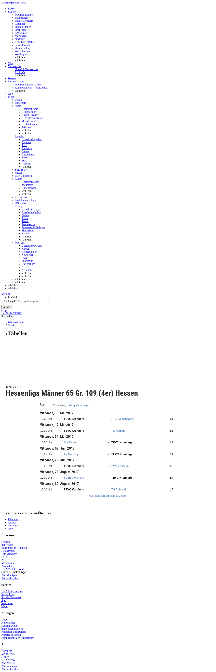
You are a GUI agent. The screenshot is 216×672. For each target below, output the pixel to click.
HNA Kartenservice (12, 591)
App (3, 600)
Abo (10, 528)
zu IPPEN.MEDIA (11, 313)
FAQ (24, 257)
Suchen (6, 307)
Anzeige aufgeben (31, 212)
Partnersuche (28, 224)
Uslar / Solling (22, 48)
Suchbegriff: (10, 301)
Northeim (20, 38)
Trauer (25, 221)
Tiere (24, 160)
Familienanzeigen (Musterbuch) (18, 637)
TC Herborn (118, 430)
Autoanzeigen (8, 622)
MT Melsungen (30, 121)
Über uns (13, 519)
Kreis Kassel (21, 32)
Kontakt (26, 233)
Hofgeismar (21, 29)
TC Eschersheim (74, 477)
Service (12, 522)
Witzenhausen (22, 51)
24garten (26, 142)
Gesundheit (28, 154)
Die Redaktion (29, 251)
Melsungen (21, 35)
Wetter (4, 606)
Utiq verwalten (9, 553)
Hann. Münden (23, 26)
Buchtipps (27, 148)
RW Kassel (70, 442)
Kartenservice (29, 187)
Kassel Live (7, 594)
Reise (25, 157)
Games (25, 151)
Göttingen (20, 23)
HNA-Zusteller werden (13, 569)
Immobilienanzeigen (12, 628)
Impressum (27, 260)
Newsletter (27, 254)
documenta (27, 184)
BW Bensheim (120, 466)
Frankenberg (21, 17)
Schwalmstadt (22, 45)
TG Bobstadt (118, 489)
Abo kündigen (9, 575)
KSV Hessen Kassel (32, 118)
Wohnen (26, 163)
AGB (25, 266)
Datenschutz (28, 263)
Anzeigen (13, 525)
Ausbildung (7, 566)
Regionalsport (29, 111)
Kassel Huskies (30, 114)
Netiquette (27, 270)
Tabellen (26, 127)
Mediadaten (28, 230)
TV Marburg (71, 454)
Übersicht (6, 650)
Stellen (25, 215)
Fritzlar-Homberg (24, 20)
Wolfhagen (20, 54)
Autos (25, 218)
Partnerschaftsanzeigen (13, 631)
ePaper (5, 656)
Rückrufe (20, 72)
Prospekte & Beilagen (33, 227)
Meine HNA (8, 653)
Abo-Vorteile (8, 663)
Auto (24, 145)
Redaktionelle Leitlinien (14, 547)
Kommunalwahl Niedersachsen (31, 87)
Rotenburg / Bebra (25, 42)
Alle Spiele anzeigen (79, 405)
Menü (4, 294)
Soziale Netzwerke (11, 597)
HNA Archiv (8, 659)
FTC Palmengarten (122, 418)
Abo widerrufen (9, 578)
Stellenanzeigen (9, 625)
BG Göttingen (29, 124)
